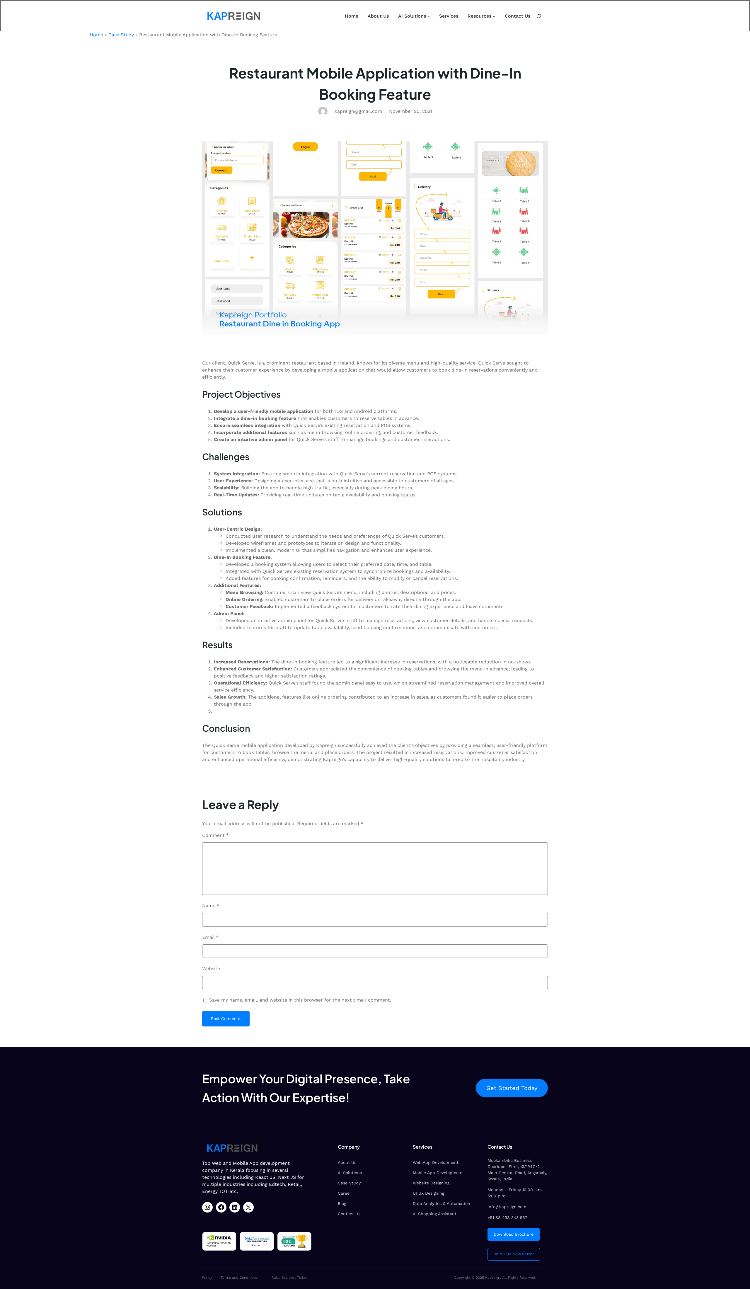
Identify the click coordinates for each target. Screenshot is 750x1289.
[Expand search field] (539, 16)
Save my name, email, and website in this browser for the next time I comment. (300, 1000)
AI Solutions (350, 1172)
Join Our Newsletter (514, 1253)
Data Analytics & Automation (441, 1203)
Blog (342, 1203)
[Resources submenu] (493, 16)
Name (210, 905)
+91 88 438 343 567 (507, 1217)
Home (96, 35)
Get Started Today (511, 1088)
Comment (215, 835)
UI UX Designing (428, 1193)
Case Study (121, 35)
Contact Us (349, 1213)
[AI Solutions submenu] (428, 16)
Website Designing (431, 1183)
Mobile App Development (438, 1172)
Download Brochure (513, 1234)
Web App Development (435, 1162)
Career (344, 1193)
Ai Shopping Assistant (434, 1213)
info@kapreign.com (507, 1206)
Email (210, 937)
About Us (347, 1162)
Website (211, 968)
